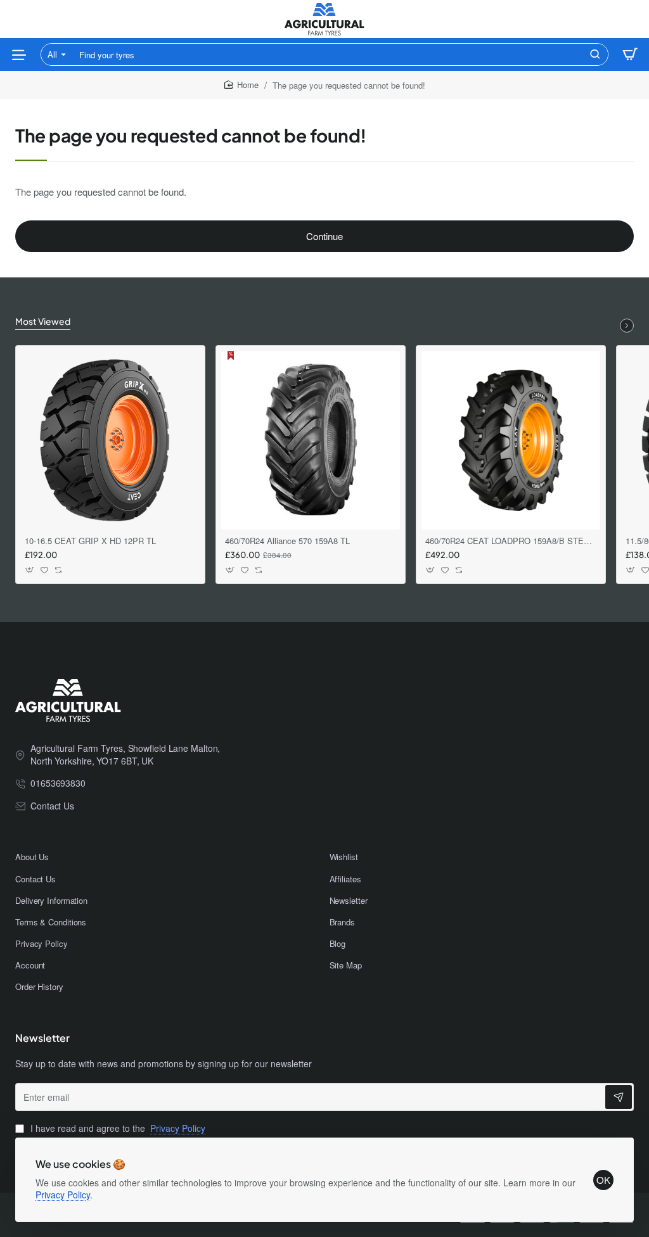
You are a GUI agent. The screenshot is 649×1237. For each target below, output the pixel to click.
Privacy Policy (62, 1194)
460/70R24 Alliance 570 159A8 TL (287, 541)
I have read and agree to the (116, 1128)
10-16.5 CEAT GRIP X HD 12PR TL (90, 541)
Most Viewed (42, 321)
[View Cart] (630, 54)
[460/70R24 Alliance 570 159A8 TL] (310, 440)
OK (603, 1179)
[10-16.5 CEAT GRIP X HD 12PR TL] (110, 440)
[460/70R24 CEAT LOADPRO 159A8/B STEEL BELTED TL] (510, 440)
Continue (324, 236)
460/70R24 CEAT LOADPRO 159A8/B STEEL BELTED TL (510, 541)
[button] (30, 570)
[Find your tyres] (595, 54)
